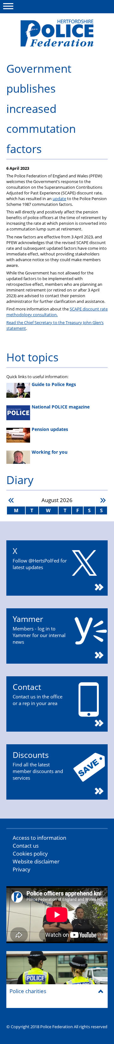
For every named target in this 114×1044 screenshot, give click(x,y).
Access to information (39, 837)
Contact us (26, 845)
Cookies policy (30, 853)
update (59, 198)
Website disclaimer (36, 861)
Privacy (21, 869)
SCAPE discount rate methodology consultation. (57, 311)
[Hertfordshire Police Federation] (57, 33)
